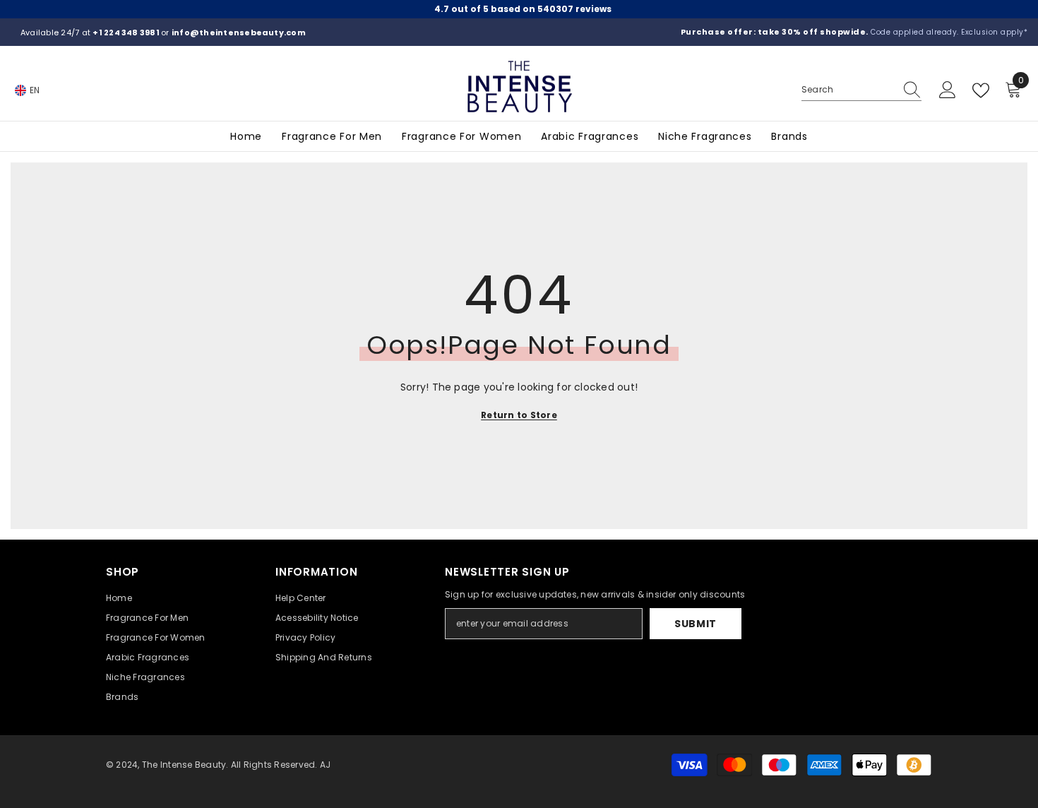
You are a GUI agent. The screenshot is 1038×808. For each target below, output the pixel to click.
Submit (695, 624)
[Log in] (947, 90)
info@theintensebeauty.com (239, 32)
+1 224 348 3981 (127, 32)
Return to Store (519, 415)
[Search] (861, 90)
